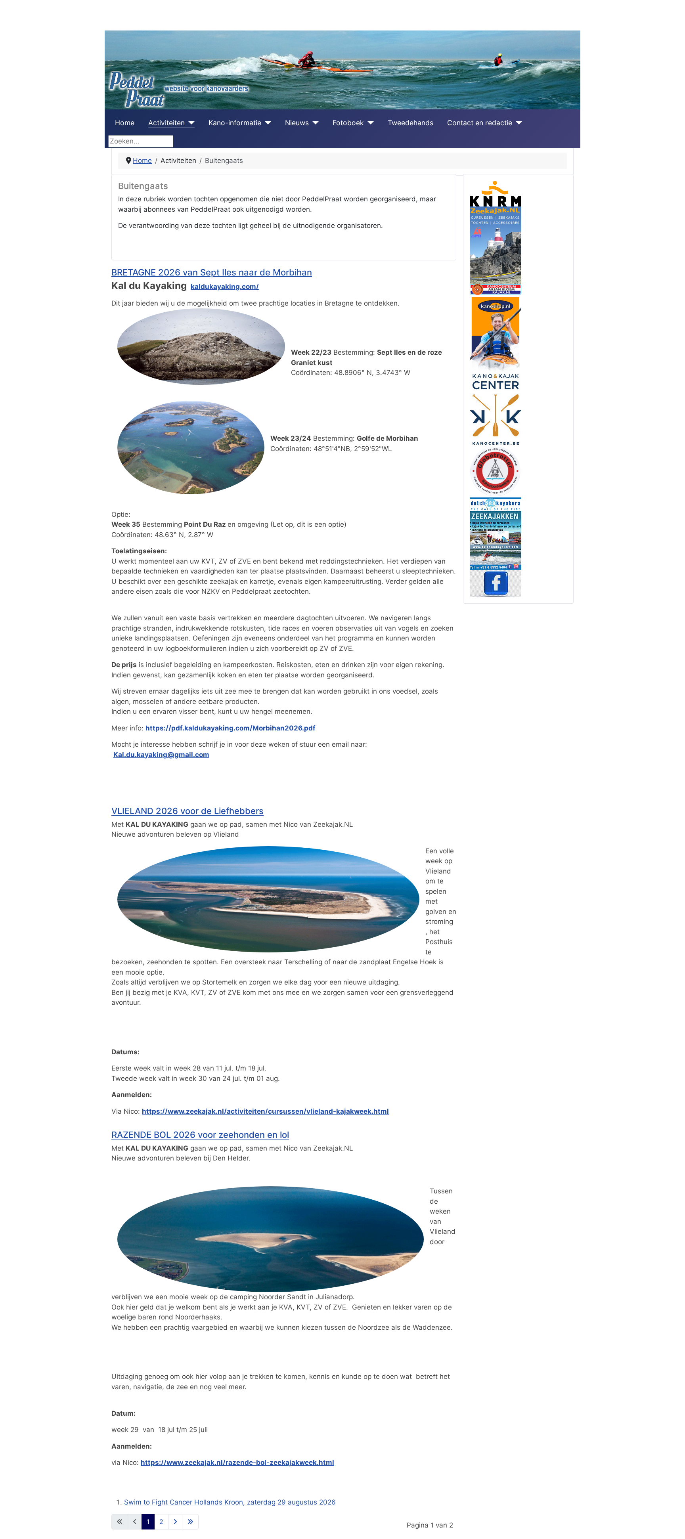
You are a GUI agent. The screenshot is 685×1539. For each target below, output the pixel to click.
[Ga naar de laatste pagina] (190, 1522)
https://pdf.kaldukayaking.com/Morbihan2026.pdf (230, 728)
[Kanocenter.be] (495, 409)
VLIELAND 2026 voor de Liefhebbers (187, 811)
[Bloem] (495, 289)
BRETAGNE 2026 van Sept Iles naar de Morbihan (211, 272)
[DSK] (495, 533)
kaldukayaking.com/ (225, 287)
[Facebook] (495, 583)
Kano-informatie (235, 123)
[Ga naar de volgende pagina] (175, 1522)
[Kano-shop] (495, 333)
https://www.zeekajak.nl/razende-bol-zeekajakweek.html (237, 1462)
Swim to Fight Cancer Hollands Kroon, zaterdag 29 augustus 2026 (230, 1502)
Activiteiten (166, 123)
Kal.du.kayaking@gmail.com (161, 755)
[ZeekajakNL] (495, 245)
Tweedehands (410, 123)
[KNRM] (495, 193)
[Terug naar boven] (671, 1524)
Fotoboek (348, 123)
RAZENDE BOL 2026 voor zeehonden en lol (200, 1135)
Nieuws (297, 123)
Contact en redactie (479, 123)
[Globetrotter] (495, 471)
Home (124, 123)
